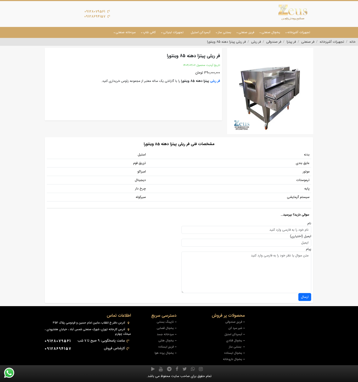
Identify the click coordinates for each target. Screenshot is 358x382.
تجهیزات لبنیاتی (173, 32)
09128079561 (95, 11)
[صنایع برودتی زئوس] (293, 12)
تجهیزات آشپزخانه (298, 32)
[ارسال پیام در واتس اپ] (11, 373)
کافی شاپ (149, 32)
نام (309, 223)
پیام (308, 249)
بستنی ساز (224, 32)
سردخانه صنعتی (126, 32)
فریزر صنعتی (246, 32)
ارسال (304, 297)
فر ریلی (215, 81)
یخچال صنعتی (270, 32)
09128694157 (94, 16)
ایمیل (307, 236)
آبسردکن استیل (200, 32)
